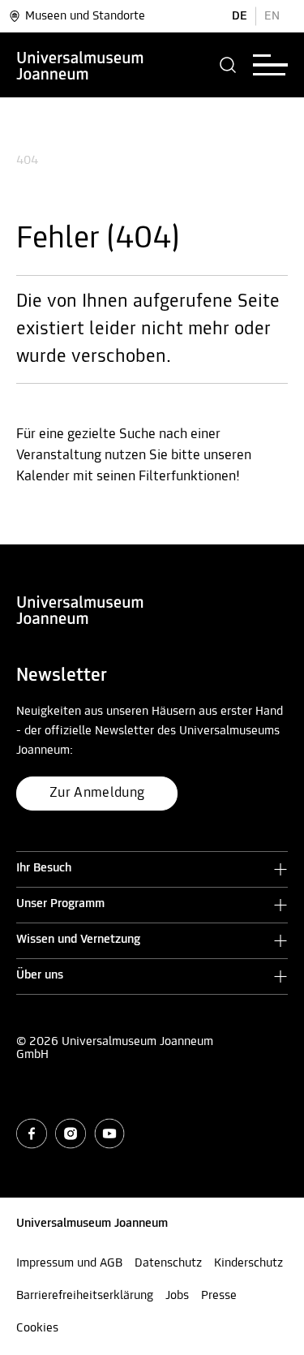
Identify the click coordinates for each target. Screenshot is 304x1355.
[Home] (80, 65)
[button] (228, 65)
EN (272, 16)
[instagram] (70, 1133)
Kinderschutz (248, 1263)
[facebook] (31, 1133)
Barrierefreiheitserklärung (84, 1295)
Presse (219, 1295)
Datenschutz (168, 1263)
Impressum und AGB (69, 1263)
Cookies (37, 1328)
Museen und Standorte (85, 16)
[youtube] (109, 1133)
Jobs (177, 1295)
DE (239, 16)
